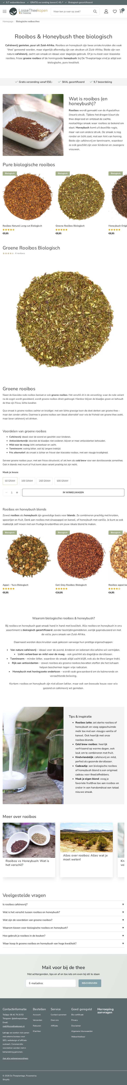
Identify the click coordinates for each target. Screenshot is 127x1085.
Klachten (37, 1031)
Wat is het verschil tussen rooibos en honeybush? (31, 912)
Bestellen (39, 1009)
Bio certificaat (77, 1014)
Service (56, 1009)
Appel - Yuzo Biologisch (15, 585)
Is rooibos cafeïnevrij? (15, 904)
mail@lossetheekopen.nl (14, 1026)
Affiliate (54, 1025)
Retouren (37, 1025)
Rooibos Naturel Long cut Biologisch (22, 225)
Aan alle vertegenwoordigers (15, 1058)
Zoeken (95, 11)
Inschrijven (90, 983)
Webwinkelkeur (78, 1036)
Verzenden (37, 1020)
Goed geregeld (81, 1009)
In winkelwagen (73, 492)
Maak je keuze (10, 472)
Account (37, 1014)
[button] (17, 492)
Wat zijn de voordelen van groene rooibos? (27, 920)
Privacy (74, 1020)
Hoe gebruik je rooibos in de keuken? (24, 935)
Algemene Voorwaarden (82, 1031)
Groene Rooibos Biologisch (70, 225)
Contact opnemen (58, 1014)
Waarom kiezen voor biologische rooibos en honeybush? (35, 927)
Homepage (8, 21)
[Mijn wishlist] (115, 11)
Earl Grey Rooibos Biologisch (71, 585)
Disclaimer (76, 1025)
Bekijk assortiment (4, 11)
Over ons (55, 1020)
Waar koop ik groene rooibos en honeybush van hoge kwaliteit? (39, 943)
